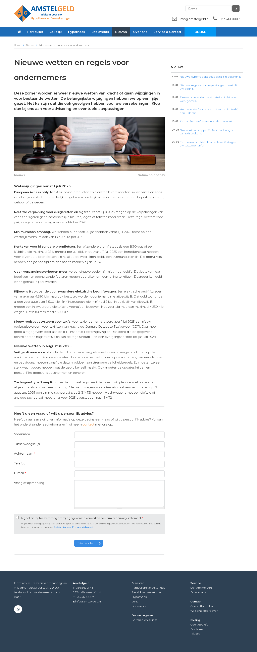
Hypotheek (139, 596)
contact (88, 424)
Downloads (198, 592)
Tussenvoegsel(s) (27, 444)
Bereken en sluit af (144, 620)
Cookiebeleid (199, 624)
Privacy (195, 633)
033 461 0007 (230, 19)
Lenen (136, 601)
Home (17, 45)
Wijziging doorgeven (204, 610)
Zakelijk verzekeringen (147, 592)
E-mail (20, 473)
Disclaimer (197, 629)
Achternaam (25, 453)
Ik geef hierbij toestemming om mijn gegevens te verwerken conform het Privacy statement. (82, 518)
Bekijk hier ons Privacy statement (73, 527)
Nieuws (30, 45)
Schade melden (201, 587)
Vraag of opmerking (29, 483)
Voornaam (22, 434)
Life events (139, 606)
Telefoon (21, 463)
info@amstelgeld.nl (194, 19)
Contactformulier (201, 606)
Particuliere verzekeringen (149, 587)
